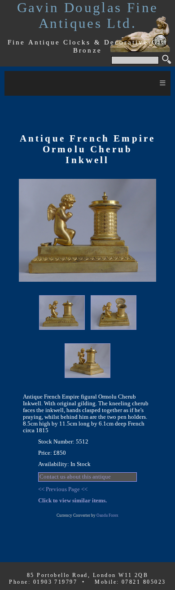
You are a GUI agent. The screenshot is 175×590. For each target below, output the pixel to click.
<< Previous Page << (63, 489)
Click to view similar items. (72, 500)
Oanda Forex (107, 515)
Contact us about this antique (75, 477)
